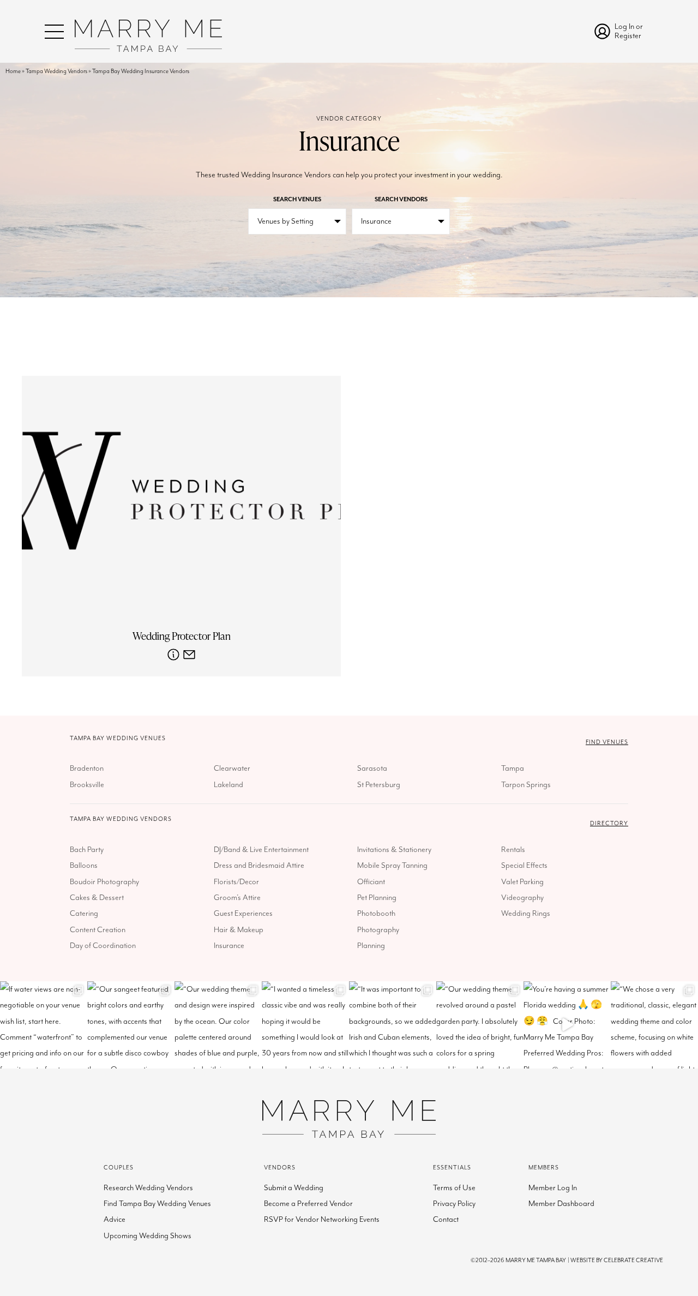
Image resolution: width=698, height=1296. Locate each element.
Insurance (229, 945)
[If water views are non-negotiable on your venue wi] (43, 1025)
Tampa (512, 768)
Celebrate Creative (633, 1260)
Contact (446, 1219)
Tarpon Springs (526, 784)
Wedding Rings (525, 913)
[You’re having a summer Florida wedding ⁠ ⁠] (567, 1025)
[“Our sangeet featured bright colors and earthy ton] (130, 1025)
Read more (173, 654)
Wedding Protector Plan (182, 636)
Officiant (371, 881)
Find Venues (607, 742)
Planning (371, 945)
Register (628, 35)
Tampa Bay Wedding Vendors (121, 819)
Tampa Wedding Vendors (56, 71)
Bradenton (87, 768)
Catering (84, 913)
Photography (378, 929)
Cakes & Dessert (97, 897)
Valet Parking (522, 881)
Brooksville (87, 784)
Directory (609, 823)
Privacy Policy (454, 1203)
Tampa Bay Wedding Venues (118, 738)
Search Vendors (401, 199)
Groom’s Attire (237, 897)
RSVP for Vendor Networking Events (322, 1219)
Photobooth (376, 913)
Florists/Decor (236, 881)
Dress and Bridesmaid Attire (259, 865)
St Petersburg (378, 784)
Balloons (84, 865)
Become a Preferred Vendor (308, 1203)
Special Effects (524, 865)
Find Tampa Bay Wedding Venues (157, 1203)
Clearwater (232, 768)
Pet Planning (376, 897)
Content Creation (97, 929)
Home (13, 71)
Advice (114, 1219)
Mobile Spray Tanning (392, 865)
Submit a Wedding (293, 1187)
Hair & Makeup (238, 929)
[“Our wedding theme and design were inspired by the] (218, 1025)
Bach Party (87, 849)
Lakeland (228, 784)
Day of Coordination (103, 945)
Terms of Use (454, 1187)
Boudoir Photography (104, 881)
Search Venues (297, 199)
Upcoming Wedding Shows (147, 1235)
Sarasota (372, 768)
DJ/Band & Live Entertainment (261, 849)
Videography (522, 897)
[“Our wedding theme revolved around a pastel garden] (480, 1025)
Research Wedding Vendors (148, 1187)
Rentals (513, 849)
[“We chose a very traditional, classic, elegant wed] (654, 1025)
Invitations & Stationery (394, 849)
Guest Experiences (243, 913)
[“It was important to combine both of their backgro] (392, 1025)
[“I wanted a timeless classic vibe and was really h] (305, 1025)
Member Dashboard (561, 1203)
